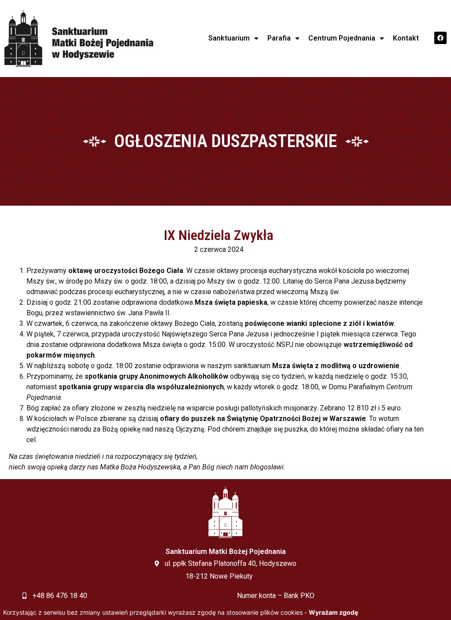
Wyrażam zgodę (333, 612)
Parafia (279, 38)
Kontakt (406, 38)
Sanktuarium (229, 38)
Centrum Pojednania (341, 38)
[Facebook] (440, 38)
